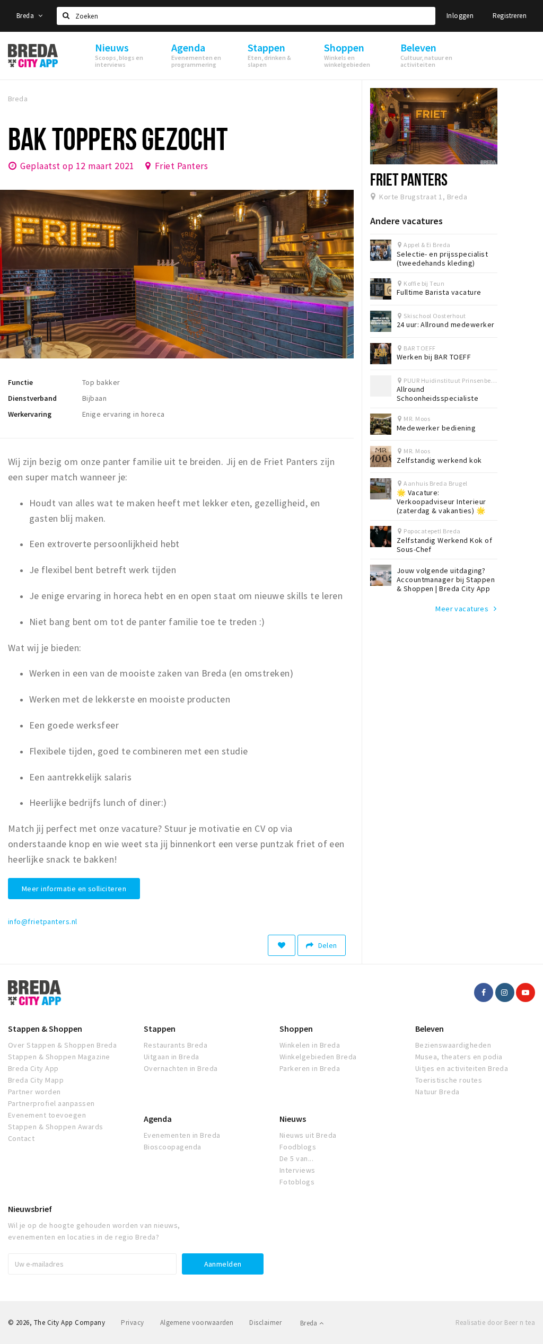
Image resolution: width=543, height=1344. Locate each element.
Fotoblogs (296, 1182)
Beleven (429, 1028)
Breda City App (33, 1068)
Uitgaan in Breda (171, 1056)
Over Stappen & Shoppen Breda (62, 1045)
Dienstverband (32, 398)
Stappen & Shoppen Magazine (59, 1056)
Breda (26, 15)
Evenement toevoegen (47, 1115)
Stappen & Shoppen (45, 1028)
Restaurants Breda (175, 1045)
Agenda (158, 1118)
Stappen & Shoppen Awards (55, 1126)
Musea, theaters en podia (459, 1056)
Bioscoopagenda (173, 1147)
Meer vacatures (461, 608)
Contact (21, 1138)
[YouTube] (525, 992)
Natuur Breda (437, 1091)
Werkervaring (29, 414)
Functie (20, 382)
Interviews (297, 1170)
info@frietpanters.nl (42, 921)
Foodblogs (297, 1147)
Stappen (160, 1028)
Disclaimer (265, 1322)
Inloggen (460, 15)
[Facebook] (483, 992)
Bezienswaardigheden (453, 1045)
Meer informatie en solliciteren (74, 888)
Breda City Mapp (36, 1080)
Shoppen (296, 1028)
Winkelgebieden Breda (318, 1056)
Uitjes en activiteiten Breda (461, 1068)
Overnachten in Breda (181, 1068)
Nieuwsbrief (30, 1209)
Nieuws (292, 1118)
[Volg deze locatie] (281, 945)
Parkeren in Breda (309, 1068)
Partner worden (34, 1091)
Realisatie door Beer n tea (495, 1322)
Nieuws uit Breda (308, 1135)
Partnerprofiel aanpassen (51, 1103)
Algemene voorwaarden (197, 1322)
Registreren (510, 15)
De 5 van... (296, 1158)
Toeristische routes (448, 1080)
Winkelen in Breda (309, 1045)
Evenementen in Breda (182, 1135)
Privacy (132, 1322)
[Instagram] (504, 992)
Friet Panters (181, 166)
